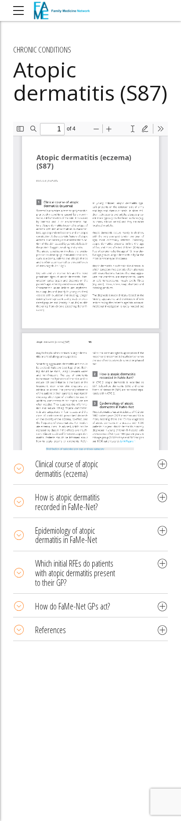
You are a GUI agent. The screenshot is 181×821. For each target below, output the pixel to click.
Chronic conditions (42, 49)
